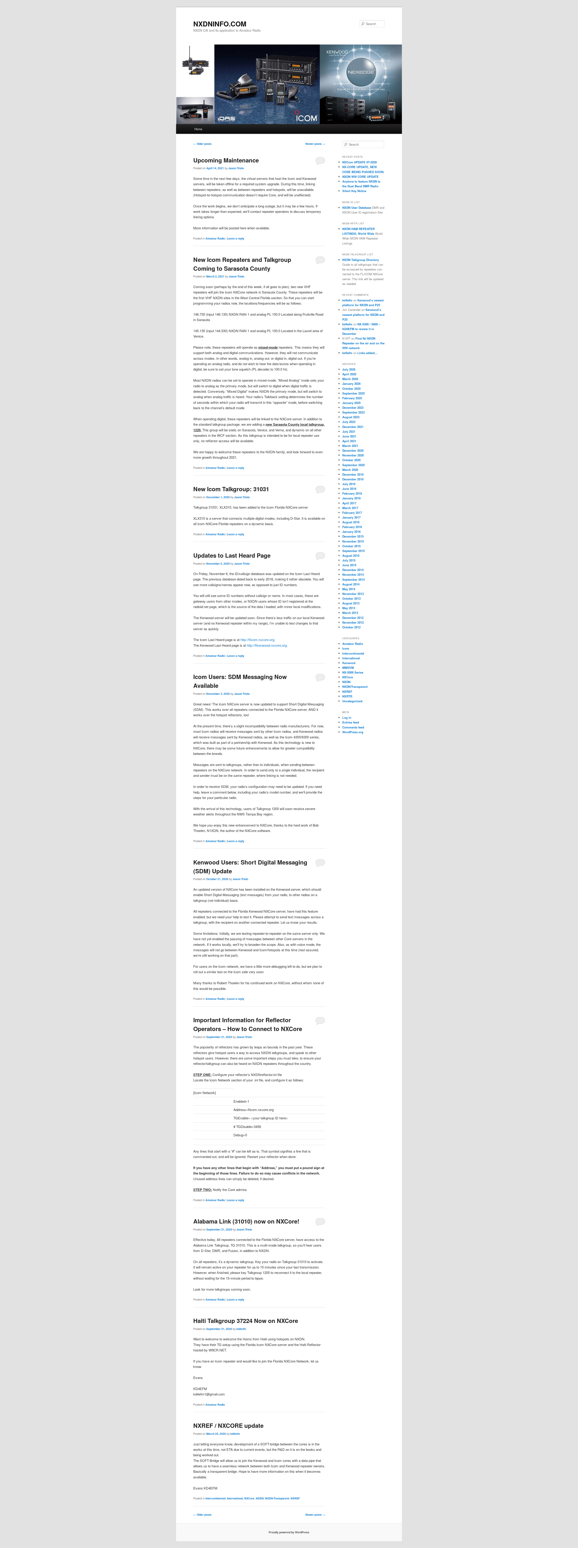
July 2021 (348, 431)
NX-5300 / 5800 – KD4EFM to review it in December (361, 329)
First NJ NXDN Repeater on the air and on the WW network (363, 343)
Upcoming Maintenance (226, 160)
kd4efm (241, 1329)
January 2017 (351, 517)
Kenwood (348, 663)
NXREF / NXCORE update (228, 1425)
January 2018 (351, 498)
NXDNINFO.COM (219, 23)
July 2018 (348, 484)
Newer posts (315, 144)
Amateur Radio (215, 238)
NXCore (249, 1498)
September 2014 (353, 579)
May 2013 (348, 608)
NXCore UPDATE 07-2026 (359, 162)
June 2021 (349, 436)
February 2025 (352, 398)
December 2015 (353, 536)
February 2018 (352, 493)
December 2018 (353, 479)
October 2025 (351, 388)
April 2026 (349, 374)
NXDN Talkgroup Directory (360, 260)
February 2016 (352, 527)
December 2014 (353, 570)
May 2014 (348, 589)
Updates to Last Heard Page (231, 555)
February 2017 (352, 512)
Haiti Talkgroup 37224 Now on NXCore (245, 1320)
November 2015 (353, 541)
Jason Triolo (236, 168)
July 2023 (348, 422)
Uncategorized (352, 701)
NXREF (295, 1498)
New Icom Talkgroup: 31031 (231, 489)
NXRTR (347, 696)
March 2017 (350, 508)
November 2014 (353, 574)
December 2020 (353, 450)
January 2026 (351, 383)
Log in (346, 717)
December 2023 (353, 407)
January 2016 (351, 531)
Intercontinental (215, 1498)
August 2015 (350, 555)
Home (198, 129)
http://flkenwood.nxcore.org (267, 645)
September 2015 (353, 551)
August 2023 (350, 417)
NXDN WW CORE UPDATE (360, 176)
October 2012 (351, 627)
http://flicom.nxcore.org (257, 639)
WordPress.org (352, 732)
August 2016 (350, 522)
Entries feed (350, 722)
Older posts (202, 144)
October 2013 (351, 598)
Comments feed (353, 727)
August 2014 (350, 584)
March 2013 (350, 613)
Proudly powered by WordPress (289, 1532)
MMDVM (348, 667)
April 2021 (349, 441)
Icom (345, 648)
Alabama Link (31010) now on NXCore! (246, 1221)
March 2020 (350, 469)
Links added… (367, 353)
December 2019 (353, 474)
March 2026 (350, 379)
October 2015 (351, 546)
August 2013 (350, 603)
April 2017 (349, 503)
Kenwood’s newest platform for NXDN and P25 (363, 314)
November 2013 (353, 594)
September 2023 (353, 412)
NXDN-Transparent (277, 1498)
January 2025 (351, 403)
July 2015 (348, 560)
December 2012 (353, 617)
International (235, 1498)
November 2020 (353, 455)
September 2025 (353, 393)
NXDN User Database (356, 207)
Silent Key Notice (354, 191)
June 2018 (349, 488)
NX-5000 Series (352, 672)
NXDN (260, 1498)
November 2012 (353, 622)
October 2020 (351, 460)
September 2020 (353, 465)
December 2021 (353, 427)
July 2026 (348, 369)
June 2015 (349, 565)
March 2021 (350, 446)
